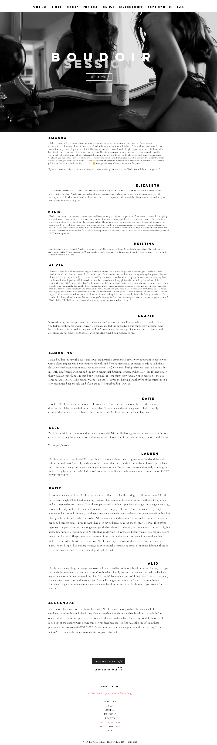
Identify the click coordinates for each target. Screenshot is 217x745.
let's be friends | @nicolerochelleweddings (110, 693)
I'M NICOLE (110, 714)
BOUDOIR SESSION (110, 722)
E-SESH (110, 705)
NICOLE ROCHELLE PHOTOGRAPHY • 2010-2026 (110, 741)
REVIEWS (110, 718)
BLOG (110, 730)
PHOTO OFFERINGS (110, 726)
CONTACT (110, 710)
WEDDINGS (110, 701)
